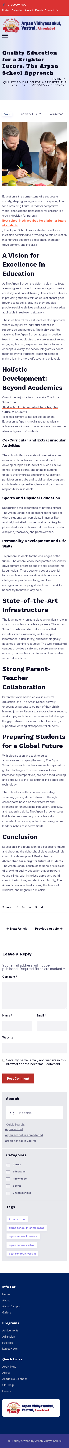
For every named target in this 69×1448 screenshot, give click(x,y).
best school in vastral (22, 1253)
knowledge (20, 1178)
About (6, 1300)
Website (7, 1037)
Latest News (10, 1348)
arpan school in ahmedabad (24, 1135)
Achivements (10, 1330)
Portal (5, 10)
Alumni (29, 10)
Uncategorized (22, 1192)
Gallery (6, 1312)
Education (19, 1171)
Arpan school (14, 1129)
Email (41, 1015)
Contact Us (51, 10)
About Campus (11, 1306)
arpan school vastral (21, 1245)
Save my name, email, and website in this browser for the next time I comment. (36, 1062)
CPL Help (8, 1385)
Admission (8, 1336)
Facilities (7, 1342)
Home (56, 78)
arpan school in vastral (20, 1140)
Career (7, 114)
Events (39, 10)
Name (7, 1015)
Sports (17, 1185)
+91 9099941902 (16, 4)
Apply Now (9, 1366)
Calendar (17, 10)
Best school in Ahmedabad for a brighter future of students (34, 223)
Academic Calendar (14, 1378)
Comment (9, 976)
